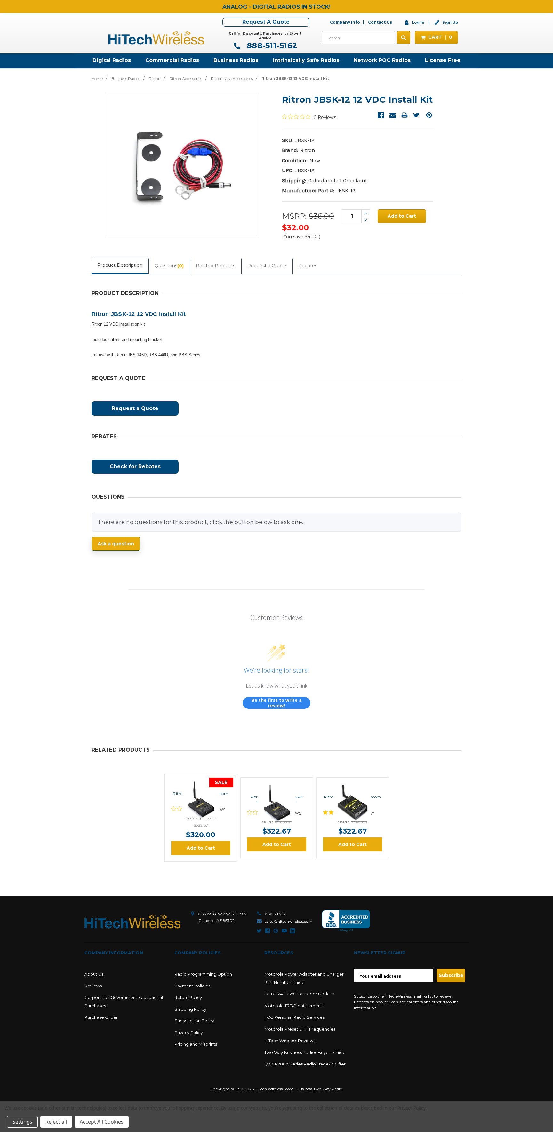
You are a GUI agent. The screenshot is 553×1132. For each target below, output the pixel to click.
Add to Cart (201, 848)
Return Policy (188, 997)
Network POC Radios (382, 60)
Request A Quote (266, 22)
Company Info (345, 22)
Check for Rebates (135, 466)
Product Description (119, 265)
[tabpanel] (200, 818)
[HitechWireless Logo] (156, 37)
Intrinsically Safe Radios (306, 60)
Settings (22, 1121)
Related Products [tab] (215, 266)
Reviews (93, 985)
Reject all (56, 1121)
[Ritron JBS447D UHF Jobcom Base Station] (352, 785)
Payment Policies (192, 985)
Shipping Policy (190, 1009)
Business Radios (235, 60)
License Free (443, 60)
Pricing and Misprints (195, 1044)
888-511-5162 (270, 45)
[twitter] (259, 930)
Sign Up (449, 22)
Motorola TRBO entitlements (294, 1005)
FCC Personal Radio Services (294, 1017)
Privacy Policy (188, 1032)
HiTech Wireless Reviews (289, 1040)
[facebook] (267, 930)
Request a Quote (266, 266)
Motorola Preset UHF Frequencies (299, 1029)
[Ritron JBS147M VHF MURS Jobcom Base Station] (276, 785)
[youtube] (284, 930)
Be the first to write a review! (277, 703)
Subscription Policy (194, 1020)
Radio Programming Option (203, 974)
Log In (418, 22)
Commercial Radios (172, 60)
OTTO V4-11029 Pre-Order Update (299, 993)
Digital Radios (111, 60)
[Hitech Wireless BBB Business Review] (346, 921)
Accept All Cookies (102, 1121)
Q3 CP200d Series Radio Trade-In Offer (305, 1063)
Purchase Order (101, 1017)
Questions (169, 266)
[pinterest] (275, 930)
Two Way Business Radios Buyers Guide (305, 1052)
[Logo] (132, 922)
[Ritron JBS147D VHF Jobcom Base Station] (200, 781)
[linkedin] (292, 930)
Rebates (307, 266)
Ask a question (116, 544)
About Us (93, 974)
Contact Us (380, 22)
